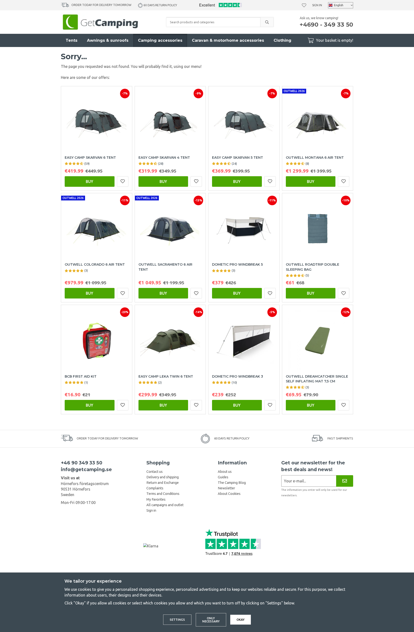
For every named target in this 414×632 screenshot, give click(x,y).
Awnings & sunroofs (107, 40)
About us (225, 472)
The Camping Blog (232, 483)
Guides (223, 477)
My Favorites (156, 499)
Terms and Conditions (162, 494)
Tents (71, 40)
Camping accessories (160, 40)
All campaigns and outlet (165, 505)
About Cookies (229, 494)
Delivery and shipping (162, 477)
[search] (267, 22)
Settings (177, 619)
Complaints (154, 488)
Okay (240, 619)
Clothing (282, 40)
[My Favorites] (304, 5)
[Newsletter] (344, 480)
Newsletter (226, 488)
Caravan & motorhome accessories (228, 40)
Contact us (154, 472)
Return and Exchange (162, 483)
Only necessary (211, 619)
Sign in (317, 5)
